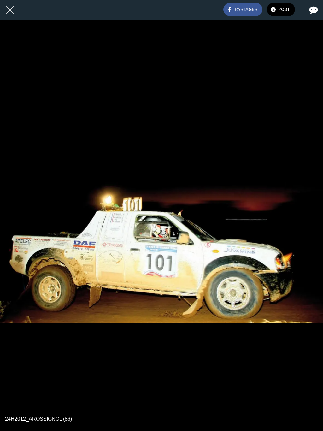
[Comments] (312, 10)
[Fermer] (10, 10)
